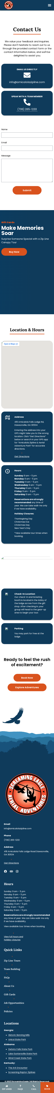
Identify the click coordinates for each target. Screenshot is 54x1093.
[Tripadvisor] (11, 871)
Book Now (27, 677)
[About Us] (9, 981)
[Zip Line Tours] (12, 956)
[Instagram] (17, 871)
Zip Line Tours (12, 960)
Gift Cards (9, 994)
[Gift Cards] (9, 990)
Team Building (12, 969)
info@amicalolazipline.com (27, 82)
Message (5, 156)
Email (4, 143)
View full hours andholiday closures (13, 938)
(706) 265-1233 (27, 109)
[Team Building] (12, 964)
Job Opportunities (14, 1002)
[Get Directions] (22, 453)
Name (4, 129)
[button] (49, 5)
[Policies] (8, 1007)
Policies (8, 1011)
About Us (9, 985)
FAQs (7, 977)
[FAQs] (6, 973)
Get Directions (21, 456)
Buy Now (14, 251)
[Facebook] (5, 871)
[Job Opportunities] (14, 998)
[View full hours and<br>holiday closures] (13, 933)
